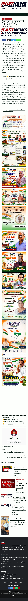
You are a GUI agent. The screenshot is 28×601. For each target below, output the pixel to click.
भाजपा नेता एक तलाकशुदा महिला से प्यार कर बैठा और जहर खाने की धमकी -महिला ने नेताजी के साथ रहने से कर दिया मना (14, 452)
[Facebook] (4, 40)
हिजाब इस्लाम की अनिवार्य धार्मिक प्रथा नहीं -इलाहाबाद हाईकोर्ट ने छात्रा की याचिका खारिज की (19, 510)
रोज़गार (22, 495)
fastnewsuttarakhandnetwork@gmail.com (13, 578)
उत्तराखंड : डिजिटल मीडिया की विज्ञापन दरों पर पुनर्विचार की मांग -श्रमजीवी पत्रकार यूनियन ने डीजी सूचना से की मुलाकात (18, 522)
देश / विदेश (13, 505)
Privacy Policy (10, 585)
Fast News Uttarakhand (15, 591)
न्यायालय (17, 481)
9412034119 (10, 425)
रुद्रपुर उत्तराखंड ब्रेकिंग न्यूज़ (8, 446)
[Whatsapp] (18, 40)
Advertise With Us (19, 582)
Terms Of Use (17, 585)
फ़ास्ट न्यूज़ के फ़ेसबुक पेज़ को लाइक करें (13, 421)
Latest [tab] (2, 462)
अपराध (3, 19)
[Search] (26, 12)
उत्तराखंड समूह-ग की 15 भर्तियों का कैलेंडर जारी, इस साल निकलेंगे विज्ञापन (20, 499)
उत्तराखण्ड (6, 19)
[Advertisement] (14, 401)
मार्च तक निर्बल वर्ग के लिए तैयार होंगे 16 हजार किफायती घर (14, 456)
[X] (9, 40)
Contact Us (11, 582)
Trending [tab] (11, 462)
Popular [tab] (7, 462)
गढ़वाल (20, 495)
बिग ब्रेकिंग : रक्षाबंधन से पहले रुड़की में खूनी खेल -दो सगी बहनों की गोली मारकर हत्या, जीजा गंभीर (20, 471)
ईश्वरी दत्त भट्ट (10, 26)
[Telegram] (13, 40)
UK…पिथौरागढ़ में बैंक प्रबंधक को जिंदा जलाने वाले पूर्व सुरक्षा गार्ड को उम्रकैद (21, 487)
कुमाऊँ (10, 19)
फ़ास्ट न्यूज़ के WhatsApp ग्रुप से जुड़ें (12, 420)
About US (6, 582)
